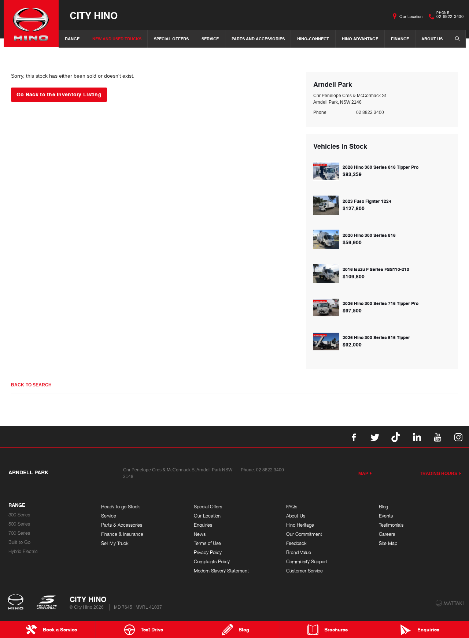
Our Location (410, 16)
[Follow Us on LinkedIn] (416, 436)
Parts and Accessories (258, 38)
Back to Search (31, 384)
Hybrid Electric (23, 551)
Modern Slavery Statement (221, 571)
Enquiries (203, 525)
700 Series (19, 533)
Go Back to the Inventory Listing (58, 94)
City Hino (94, 15)
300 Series (19, 515)
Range (72, 38)
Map (363, 473)
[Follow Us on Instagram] (458, 436)
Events (386, 516)
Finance (400, 38)
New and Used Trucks (116, 38)
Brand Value (298, 552)
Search (457, 39)
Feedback (296, 543)
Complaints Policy (212, 561)
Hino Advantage (360, 38)
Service (210, 38)
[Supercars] (46, 603)
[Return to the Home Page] (17, 603)
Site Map (388, 543)
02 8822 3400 (450, 16)
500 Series (19, 524)
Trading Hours (439, 473)
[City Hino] (31, 23)
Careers (387, 534)
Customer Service (304, 571)
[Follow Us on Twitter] (375, 436)
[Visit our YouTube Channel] (437, 436)
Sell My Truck (115, 543)
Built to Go (19, 542)
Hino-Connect (313, 38)
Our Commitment (304, 534)
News (200, 534)
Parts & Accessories (121, 525)
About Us (432, 38)
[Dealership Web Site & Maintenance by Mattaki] (449, 603)
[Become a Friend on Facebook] (354, 436)
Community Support (306, 561)
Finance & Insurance (122, 534)
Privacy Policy (208, 552)
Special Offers (171, 38)
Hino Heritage (300, 525)
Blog (383, 506)
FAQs (291, 506)
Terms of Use (207, 543)
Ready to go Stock (120, 506)
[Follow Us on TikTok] (395, 436)
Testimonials (391, 525)
